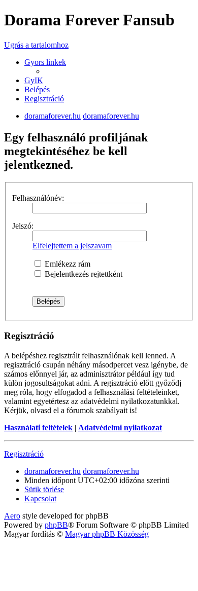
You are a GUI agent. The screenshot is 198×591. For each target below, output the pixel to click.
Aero (12, 515)
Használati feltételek (38, 427)
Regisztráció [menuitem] (44, 98)
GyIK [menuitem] (33, 80)
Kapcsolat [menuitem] (40, 498)
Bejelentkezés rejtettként (82, 274)
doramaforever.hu (52, 116)
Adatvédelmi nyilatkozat (120, 427)
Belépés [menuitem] (37, 89)
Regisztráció (24, 454)
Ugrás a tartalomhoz (36, 45)
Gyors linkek (45, 62)
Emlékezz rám (66, 264)
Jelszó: (23, 225)
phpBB (56, 525)
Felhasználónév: (38, 198)
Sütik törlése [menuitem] (44, 489)
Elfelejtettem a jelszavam (72, 245)
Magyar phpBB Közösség (107, 534)
